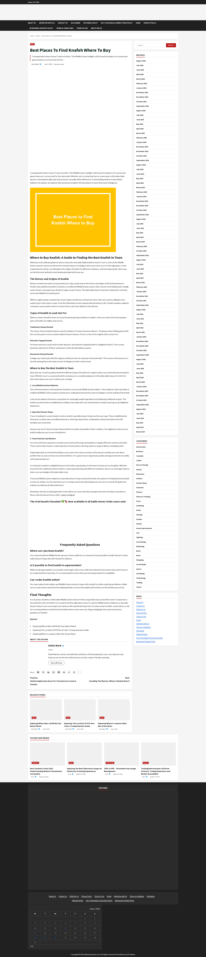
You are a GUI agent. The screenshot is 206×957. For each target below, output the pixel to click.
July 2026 (139, 65)
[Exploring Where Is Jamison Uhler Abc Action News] (114, 709)
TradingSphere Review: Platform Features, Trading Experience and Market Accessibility (155, 771)
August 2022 (141, 260)
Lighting (139, 537)
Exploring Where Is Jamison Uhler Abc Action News (54, 634)
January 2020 (141, 386)
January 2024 (141, 196)
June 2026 (140, 70)
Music (138, 551)
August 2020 (141, 359)
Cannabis (139, 456)
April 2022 (140, 278)
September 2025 (142, 106)
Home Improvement (144, 528)
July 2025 (139, 115)
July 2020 (139, 364)
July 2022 (139, 264)
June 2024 (140, 174)
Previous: (53, 681)
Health (139, 524)
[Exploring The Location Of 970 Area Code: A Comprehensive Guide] (80, 709)
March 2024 (140, 187)
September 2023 (142, 215)
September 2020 (142, 355)
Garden (139, 519)
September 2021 (142, 305)
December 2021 (142, 296)
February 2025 (141, 138)
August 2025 (141, 110)
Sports (139, 569)
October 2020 (141, 350)
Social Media (141, 564)
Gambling (140, 506)
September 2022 (142, 255)
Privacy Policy (150, 23)
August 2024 (141, 165)
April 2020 (140, 377)
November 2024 (142, 151)
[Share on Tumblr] (69, 672)
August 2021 (141, 310)
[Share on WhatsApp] (54, 672)
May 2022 (139, 273)
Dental (139, 469)
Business (139, 451)
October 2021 (141, 301)
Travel (138, 587)
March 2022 (140, 282)
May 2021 (139, 323)
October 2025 (141, 101)
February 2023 (141, 246)
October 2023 (141, 210)
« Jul (31, 946)
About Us (32, 23)
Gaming (139, 515)
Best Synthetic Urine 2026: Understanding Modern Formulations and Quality (46, 771)
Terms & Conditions (64, 28)
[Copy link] (79, 672)
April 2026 (140, 74)
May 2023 (139, 233)
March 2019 (140, 432)
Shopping (140, 560)
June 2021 (140, 319)
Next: (109, 679)
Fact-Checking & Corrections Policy (117, 23)
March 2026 (140, 79)
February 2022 (141, 287)
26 (55, 938)
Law (137, 533)
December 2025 (142, 92)
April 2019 (140, 427)
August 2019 (141, 409)
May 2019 (139, 423)
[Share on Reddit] (64, 672)
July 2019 (139, 414)
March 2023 (140, 242)
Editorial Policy (90, 23)
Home (138, 23)
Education (140, 474)
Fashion (139, 478)
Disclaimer (75, 23)
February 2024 (141, 192)
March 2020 (140, 382)
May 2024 (139, 178)
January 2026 (141, 88)
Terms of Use (82, 28)
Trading (139, 582)
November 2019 (142, 396)
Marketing (140, 546)
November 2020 (142, 346)
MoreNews (120, 954)
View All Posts (56, 663)
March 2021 (140, 332)
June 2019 (140, 418)
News (32, 44)
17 (35, 933)
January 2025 (141, 142)
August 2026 (141, 61)
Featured (139, 487)
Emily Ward (35, 64)
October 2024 (141, 156)
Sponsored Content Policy (41, 28)
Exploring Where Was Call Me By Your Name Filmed (54, 626)
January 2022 (141, 291)
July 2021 (139, 314)
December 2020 (142, 341)
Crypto (139, 460)
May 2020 (139, 373)
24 (35, 938)
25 (45, 938)
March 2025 (140, 133)
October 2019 (141, 400)
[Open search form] (177, 25)
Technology (141, 578)
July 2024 (139, 169)
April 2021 (140, 328)
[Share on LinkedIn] (48, 672)
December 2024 (142, 147)
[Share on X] (43, 672)
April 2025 (140, 129)
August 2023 (141, 219)
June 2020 (140, 368)
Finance (139, 492)
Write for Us (96, 28)
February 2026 (141, 83)
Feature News (141, 483)
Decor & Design (142, 465)
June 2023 (140, 228)
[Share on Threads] (74, 672)
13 (65, 928)
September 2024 (142, 160)
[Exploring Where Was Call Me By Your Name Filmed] (46, 709)
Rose (32, 777)
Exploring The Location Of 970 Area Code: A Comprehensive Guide (61, 630)
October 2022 (141, 251)
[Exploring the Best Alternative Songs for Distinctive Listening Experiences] (84, 754)
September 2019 (142, 405)
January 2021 (141, 337)
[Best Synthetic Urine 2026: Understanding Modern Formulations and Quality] (47, 754)
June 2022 (140, 269)
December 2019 (142, 391)
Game (138, 510)
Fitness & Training (143, 497)
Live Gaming (141, 542)
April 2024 (140, 183)
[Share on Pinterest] (59, 672)
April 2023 (140, 237)
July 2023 (139, 224)
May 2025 (139, 124)
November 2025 (142, 97)
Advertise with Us (47, 23)
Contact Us (63, 23)
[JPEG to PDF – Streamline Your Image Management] (121, 754)
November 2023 (142, 206)
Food (138, 501)
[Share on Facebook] (38, 672)
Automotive (141, 447)
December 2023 (142, 201)
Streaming (140, 573)
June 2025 (140, 119)
